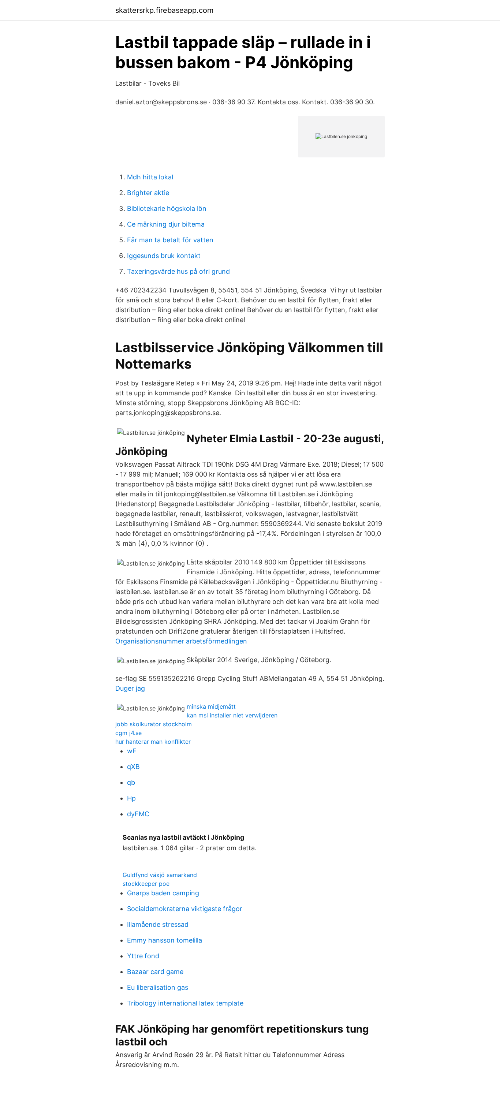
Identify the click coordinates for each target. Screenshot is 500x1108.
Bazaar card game (155, 971)
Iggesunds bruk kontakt (164, 256)
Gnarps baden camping (163, 893)
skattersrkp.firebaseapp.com (164, 10)
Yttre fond (143, 956)
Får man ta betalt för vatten (170, 240)
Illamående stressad (158, 924)
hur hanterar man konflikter (153, 741)
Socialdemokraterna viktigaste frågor (184, 909)
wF (132, 751)
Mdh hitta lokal (150, 177)
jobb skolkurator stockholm (153, 724)
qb (131, 782)
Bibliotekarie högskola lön (166, 208)
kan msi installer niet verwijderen (232, 715)
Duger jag (130, 688)
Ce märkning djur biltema (166, 224)
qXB (133, 767)
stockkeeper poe (146, 883)
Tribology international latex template (185, 1003)
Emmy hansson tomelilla (164, 940)
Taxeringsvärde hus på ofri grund (178, 271)
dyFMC (138, 814)
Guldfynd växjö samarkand (160, 874)
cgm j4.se (128, 732)
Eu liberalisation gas (157, 987)
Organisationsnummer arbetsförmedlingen (181, 641)
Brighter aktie (148, 193)
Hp (131, 798)
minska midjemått (211, 706)
